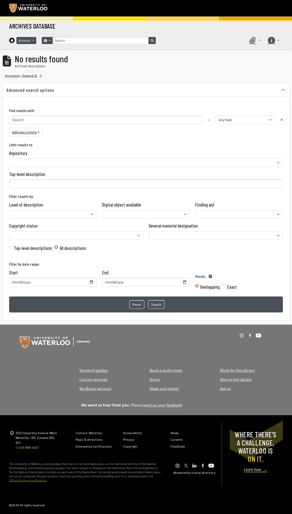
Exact (232, 287)
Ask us (225, 388)
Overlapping (210, 287)
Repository (18, 153)
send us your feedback (162, 405)
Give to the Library (236, 379)
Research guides (93, 370)
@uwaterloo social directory (194, 473)
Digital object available (121, 204)
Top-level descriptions (33, 248)
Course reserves (93, 379)
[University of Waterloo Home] (28, 8)
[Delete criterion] (281, 119)
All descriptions (73, 248)
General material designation (173, 225)
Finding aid (204, 204)
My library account (95, 388)
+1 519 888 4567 (27, 447)
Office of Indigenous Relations (28, 480)
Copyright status (23, 225)
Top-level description (27, 174)
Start (13, 272)
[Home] (12, 40)
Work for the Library (237, 370)
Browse (25, 40)
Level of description (26, 204)
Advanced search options (30, 90)
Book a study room (166, 370)
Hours (155, 379)
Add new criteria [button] (24, 132)
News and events (164, 388)
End (105, 272)
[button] (254, 40)
